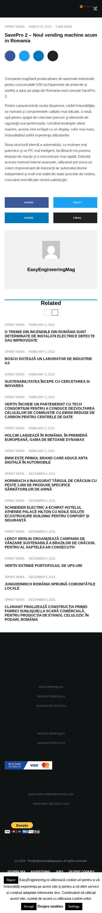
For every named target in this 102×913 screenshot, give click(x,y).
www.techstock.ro (51, 743)
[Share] (10, 56)
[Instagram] (51, 659)
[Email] (52, 56)
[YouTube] (60, 659)
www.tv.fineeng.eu (51, 696)
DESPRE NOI (16, 871)
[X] (41, 659)
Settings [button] (73, 906)
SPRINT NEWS (14, 26)
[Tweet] (24, 56)
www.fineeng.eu (51, 687)
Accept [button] (29, 906)
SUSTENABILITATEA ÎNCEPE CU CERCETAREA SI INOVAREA (47, 383)
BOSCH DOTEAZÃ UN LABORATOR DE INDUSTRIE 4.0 (48, 361)
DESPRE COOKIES (81, 871)
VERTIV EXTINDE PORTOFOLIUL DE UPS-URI (43, 566)
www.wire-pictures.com (51, 803)
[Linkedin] (69, 659)
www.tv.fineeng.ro (51, 733)
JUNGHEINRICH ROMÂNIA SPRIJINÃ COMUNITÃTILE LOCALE (50, 586)
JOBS (59, 871)
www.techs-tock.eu (51, 706)
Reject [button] (11, 880)
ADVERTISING (40, 871)
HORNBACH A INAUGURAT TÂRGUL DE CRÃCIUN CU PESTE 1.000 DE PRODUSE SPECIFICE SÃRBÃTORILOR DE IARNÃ (51, 485)
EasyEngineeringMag (51, 269)
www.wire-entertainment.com (51, 794)
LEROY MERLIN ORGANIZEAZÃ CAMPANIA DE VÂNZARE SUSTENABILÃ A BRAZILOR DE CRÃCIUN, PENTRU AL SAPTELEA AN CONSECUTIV (50, 543)
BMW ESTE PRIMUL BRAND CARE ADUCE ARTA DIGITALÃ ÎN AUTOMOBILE (46, 460)
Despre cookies (50, 906)
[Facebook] (32, 659)
